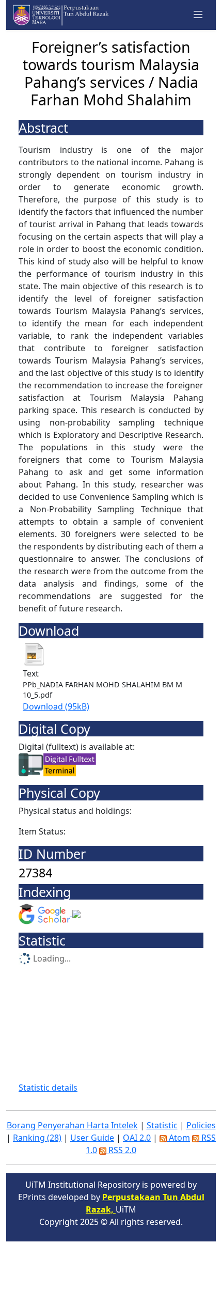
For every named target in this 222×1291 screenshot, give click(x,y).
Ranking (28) (37, 1137)
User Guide (92, 1137)
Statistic (162, 1125)
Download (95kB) (56, 706)
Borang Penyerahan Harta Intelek (72, 1125)
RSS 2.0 (121, 1150)
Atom (178, 1137)
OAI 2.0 (137, 1137)
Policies (201, 1125)
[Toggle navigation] (198, 15)
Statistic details (48, 1087)
